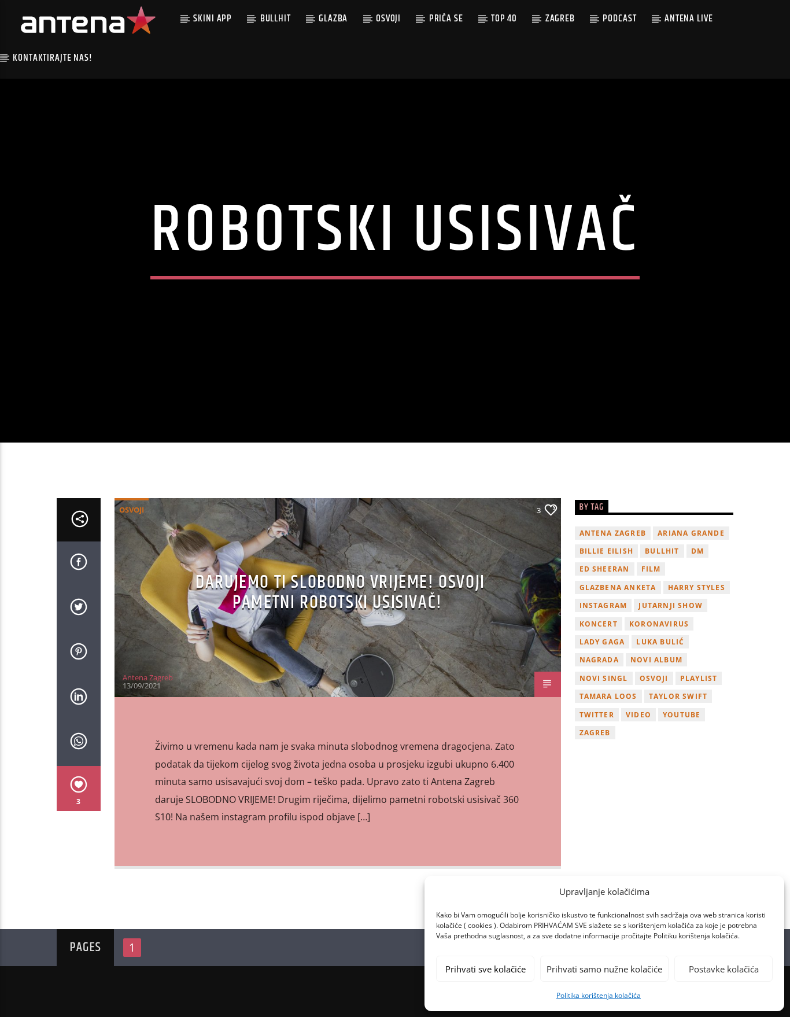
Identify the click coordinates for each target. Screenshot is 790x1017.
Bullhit (275, 18)
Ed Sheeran (604, 569)
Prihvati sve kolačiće (485, 969)
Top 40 (504, 18)
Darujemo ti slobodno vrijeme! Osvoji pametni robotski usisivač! (340, 592)
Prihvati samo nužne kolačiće (604, 969)
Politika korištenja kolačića (598, 995)
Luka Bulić (660, 642)
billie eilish (606, 551)
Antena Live (689, 18)
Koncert (598, 624)
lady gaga (602, 642)
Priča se (446, 18)
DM (697, 551)
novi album (656, 660)
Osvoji (388, 18)
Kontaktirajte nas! (52, 57)
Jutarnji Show (670, 605)
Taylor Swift (678, 696)
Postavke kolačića (724, 969)
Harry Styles (696, 587)
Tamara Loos (608, 696)
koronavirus (659, 624)
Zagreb (560, 18)
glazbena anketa (617, 587)
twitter (596, 715)
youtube (681, 715)
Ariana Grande (691, 533)
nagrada (599, 660)
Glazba (333, 18)
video (638, 715)
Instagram (603, 605)
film (651, 569)
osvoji (654, 678)
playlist (699, 678)
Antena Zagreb (148, 677)
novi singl (603, 678)
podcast (619, 18)
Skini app (212, 18)
